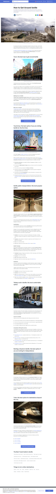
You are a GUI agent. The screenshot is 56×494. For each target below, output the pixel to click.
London (23, 469)
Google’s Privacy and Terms (14, 491)
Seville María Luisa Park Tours (17, 456)
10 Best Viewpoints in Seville (34, 456)
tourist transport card (19, 275)
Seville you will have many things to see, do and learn (23, 50)
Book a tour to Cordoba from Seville (28, 446)
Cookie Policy (8, 491)
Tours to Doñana (17, 440)
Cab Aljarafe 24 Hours (18, 343)
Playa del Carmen (27, 471)
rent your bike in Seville (28, 383)
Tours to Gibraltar (18, 443)
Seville (34, 243)
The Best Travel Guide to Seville (23, 452)
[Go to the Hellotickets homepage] (6, 1)
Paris (20, 469)
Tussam (32, 278)
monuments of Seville (33, 92)
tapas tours (27, 102)
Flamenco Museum (23, 173)
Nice (34, 469)
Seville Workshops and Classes (24, 458)
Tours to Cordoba (18, 441)
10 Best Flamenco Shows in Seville (18, 454)
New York (15, 469)
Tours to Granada (17, 438)
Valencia (22, 471)
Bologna (15, 471)
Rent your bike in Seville (28, 392)
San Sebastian (18, 471)
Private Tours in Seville (17, 458)
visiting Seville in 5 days (36, 219)
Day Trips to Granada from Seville (31, 460)
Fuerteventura (27, 469)
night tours (21, 102)
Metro (29, 243)
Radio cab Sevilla (17, 337)
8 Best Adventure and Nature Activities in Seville (35, 458)
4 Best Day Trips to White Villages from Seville (20, 460)
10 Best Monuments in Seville (26, 456)
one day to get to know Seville (19, 115)
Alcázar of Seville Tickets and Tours (28, 454)
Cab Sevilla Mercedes (18, 340)
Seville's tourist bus (24, 154)
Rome (18, 469)
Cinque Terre (31, 469)
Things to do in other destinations (24, 467)
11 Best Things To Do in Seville (37, 454)
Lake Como (37, 469)
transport (26, 278)
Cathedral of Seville (18, 176)
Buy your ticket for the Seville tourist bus (28, 180)
